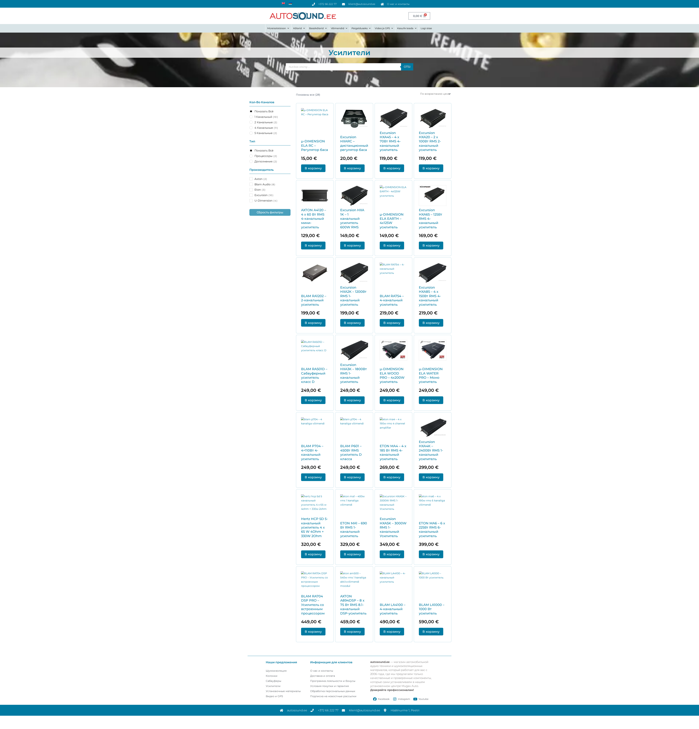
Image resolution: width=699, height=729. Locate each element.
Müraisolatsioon (276, 28)
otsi (407, 66)
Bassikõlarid (316, 28)
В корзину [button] (313, 168)
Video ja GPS (382, 28)
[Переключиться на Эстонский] (290, 3)
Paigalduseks (360, 28)
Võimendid (337, 28)
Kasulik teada (405, 28)
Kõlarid (297, 28)
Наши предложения (281, 662)
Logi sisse (426, 28)
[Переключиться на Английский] (283, 3)
